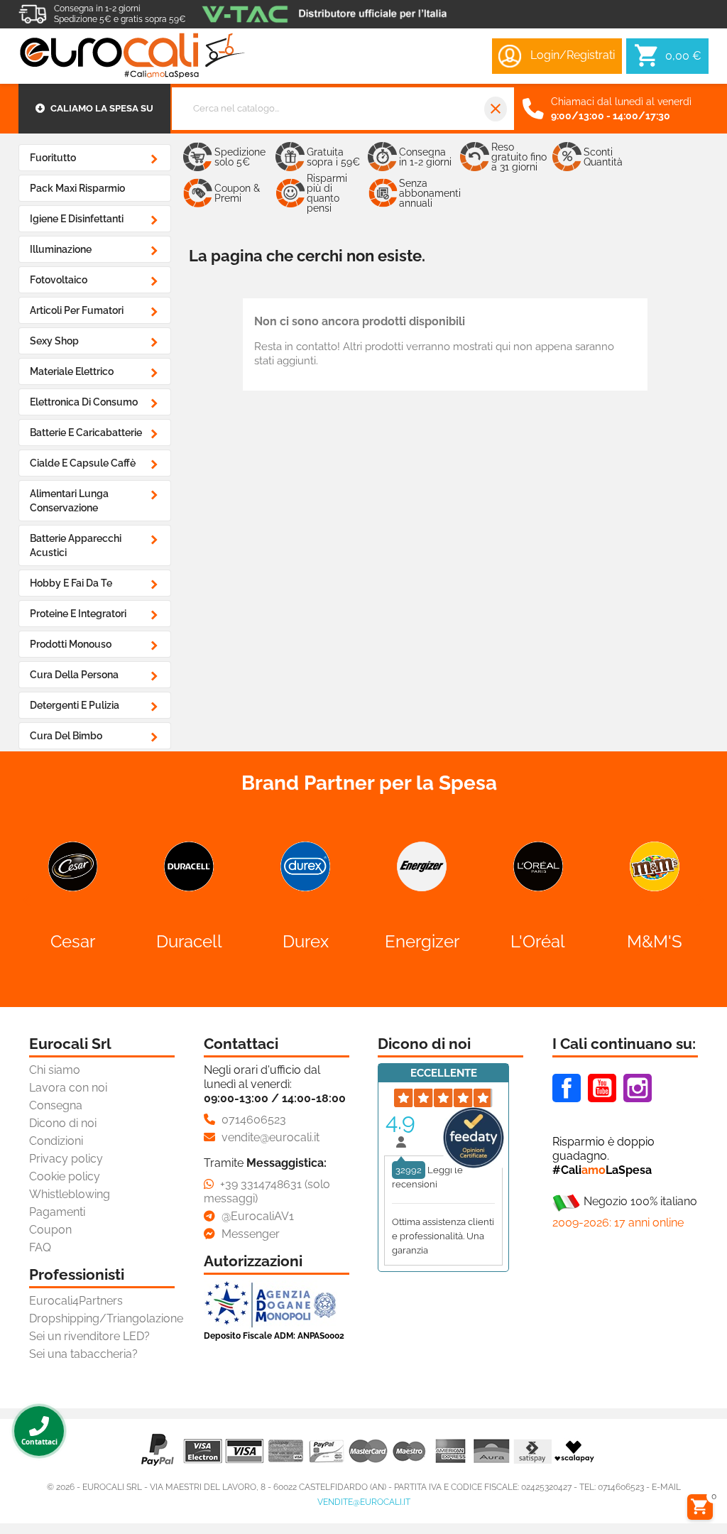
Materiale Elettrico (72, 371)
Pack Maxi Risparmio (77, 188)
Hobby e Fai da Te (71, 583)
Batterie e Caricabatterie (86, 432)
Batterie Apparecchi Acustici (75, 545)
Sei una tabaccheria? (83, 1354)
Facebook (566, 1088)
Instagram (637, 1088)
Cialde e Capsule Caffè (83, 463)
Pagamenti (57, 1212)
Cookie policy (64, 1176)
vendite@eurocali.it (363, 1502)
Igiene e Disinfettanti (77, 218)
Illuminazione (61, 249)
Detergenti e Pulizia (74, 705)
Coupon (50, 1229)
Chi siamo (54, 1070)
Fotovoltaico (58, 279)
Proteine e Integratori (78, 613)
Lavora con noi (68, 1087)
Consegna (55, 1105)
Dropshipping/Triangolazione (106, 1318)
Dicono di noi (63, 1123)
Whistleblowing (69, 1194)
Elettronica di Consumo (84, 402)
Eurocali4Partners (76, 1300)
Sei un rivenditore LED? (89, 1336)
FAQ (40, 1247)
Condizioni (56, 1141)
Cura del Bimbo (66, 735)
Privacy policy (66, 1158)
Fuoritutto (53, 157)
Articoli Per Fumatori (77, 310)
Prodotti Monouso (70, 644)
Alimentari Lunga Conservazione (69, 500)
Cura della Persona (74, 674)
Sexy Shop (54, 341)
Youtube (602, 1088)
